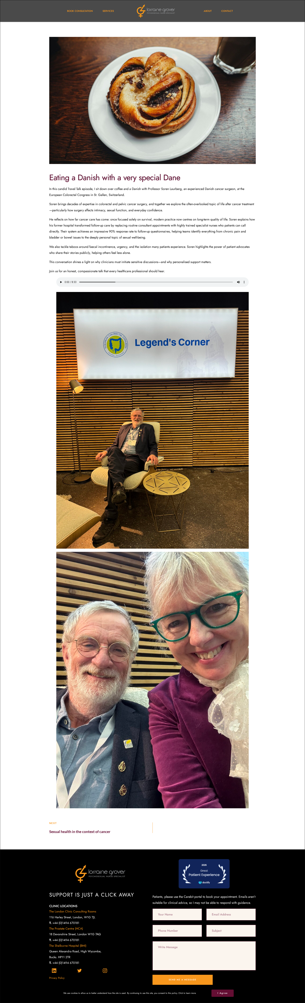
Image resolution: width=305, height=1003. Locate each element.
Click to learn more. (187, 993)
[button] (222, 993)
